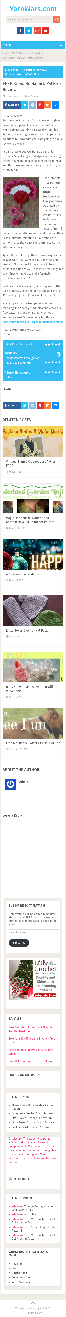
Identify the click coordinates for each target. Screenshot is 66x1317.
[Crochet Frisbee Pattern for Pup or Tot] (33, 723)
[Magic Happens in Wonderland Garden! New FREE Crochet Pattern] (33, 498)
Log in (15, 1268)
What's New (32, 74)
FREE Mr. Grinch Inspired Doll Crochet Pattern (33, 1221)
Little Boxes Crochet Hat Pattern (29, 630)
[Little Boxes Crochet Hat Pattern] (33, 610)
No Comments (35, 96)
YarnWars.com (33, 8)
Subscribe (19, 942)
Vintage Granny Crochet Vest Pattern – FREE (33, 1208)
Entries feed (19, 1273)
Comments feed (21, 1277)
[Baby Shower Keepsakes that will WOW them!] (33, 667)
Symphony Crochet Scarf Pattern (32, 1113)
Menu (7, 44)
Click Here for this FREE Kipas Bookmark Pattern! (33, 322)
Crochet (13, 69)
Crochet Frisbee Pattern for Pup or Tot (33, 743)
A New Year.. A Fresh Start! (24, 574)
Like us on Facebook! (24, 1075)
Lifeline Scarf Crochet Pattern (30, 1127)
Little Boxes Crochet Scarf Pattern (33, 1122)
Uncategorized (14, 74)
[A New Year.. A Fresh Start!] (33, 554)
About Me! (30, 1214)
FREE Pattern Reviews (32, 69)
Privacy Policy (34, 1313)
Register (17, 1263)
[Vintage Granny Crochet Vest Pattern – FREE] (33, 441)
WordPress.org (21, 1282)
